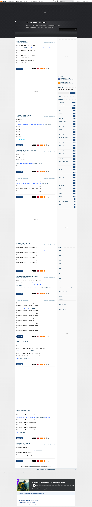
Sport (60, 180)
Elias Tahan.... (52, 250)
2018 (60, 255)
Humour (60, 188)
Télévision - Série (62, 172)
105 (36, 466)
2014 (60, 265)
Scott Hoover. (39, 450)
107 (40, 466)
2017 (60, 258)
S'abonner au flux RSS (65, 82)
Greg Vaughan (48, 124)
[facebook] (53, 1)
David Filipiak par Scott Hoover (23, 443)
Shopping (60, 196)
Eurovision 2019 (61, 177)
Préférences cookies (86, 472)
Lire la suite (19, 68)
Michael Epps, (40, 417)
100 (26, 466)
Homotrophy (61, 299)
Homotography (61, 301)
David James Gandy (62, 304)
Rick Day (33, 350)
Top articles (33, 472)
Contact (25, 33)
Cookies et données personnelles (75, 472)
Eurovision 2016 (61, 131)
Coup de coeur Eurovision (63, 137)
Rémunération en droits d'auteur (56, 472)
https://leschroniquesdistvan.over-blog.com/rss (67, 83)
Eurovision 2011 (61, 123)
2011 (60, 273)
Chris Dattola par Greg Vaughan (23, 115)
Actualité (60, 129)
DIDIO (25, 47)
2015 (60, 263)
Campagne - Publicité (62, 121)
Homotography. (21, 264)
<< (21, 466)
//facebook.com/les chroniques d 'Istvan (67, 79)
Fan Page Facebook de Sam (44, 287)
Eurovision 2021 (61, 204)
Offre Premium (66, 472)
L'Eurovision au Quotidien (63, 294)
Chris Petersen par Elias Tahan (23, 243)
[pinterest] (57, 1)
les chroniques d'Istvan (36, 22)
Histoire (60, 164)
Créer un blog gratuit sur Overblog (24, 472)
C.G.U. (49, 472)
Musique (60, 113)
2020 (60, 250)
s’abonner (35, 488)
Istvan (8, 472)
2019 (60, 253)
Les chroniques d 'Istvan (63, 306)
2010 (60, 276)
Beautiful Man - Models (63, 105)
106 (38, 466)
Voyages (60, 193)
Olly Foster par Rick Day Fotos (23, 341)
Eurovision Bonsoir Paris (63, 291)
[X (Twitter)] (55, 1)
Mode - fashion (61, 102)
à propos (49, 488)
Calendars (60, 190)
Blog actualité (61, 156)
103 (32, 466)
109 (44, 466)
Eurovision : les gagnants (63, 161)
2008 (60, 281)
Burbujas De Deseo (22, 358)
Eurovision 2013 (61, 150)
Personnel (60, 169)
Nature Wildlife (61, 185)
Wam (39, 284)
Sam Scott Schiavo (20, 282)
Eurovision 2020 (61, 198)
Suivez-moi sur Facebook (65, 78)
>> (49, 466)
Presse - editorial (62, 107)
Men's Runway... (38, 163)
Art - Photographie (62, 115)
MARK (26, 162)
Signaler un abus (43, 472)
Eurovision (60, 110)
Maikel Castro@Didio (21, 299)
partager (42, 488)
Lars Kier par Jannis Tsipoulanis (23, 177)
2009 (60, 278)
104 (34, 466)
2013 (60, 268)
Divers (60, 182)
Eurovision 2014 (61, 145)
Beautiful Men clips (62, 158)
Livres (60, 174)
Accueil (19, 33)
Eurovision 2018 (61, 126)
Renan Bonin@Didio (21, 41)
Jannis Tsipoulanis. (45, 183)
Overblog (53, 469)
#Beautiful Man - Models (51, 42)
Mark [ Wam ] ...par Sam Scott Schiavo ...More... (26, 150)
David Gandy (61, 118)
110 (46, 466)
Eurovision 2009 (61, 153)
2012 (60, 270)
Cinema (60, 166)
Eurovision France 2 (62, 309)
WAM (30, 162)
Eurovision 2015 (61, 142)
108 (42, 466)
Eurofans (60, 296)
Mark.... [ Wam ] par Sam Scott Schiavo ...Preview (27, 276)
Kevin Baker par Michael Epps (23, 410)
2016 (60, 260)
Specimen (26, 250)
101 (28, 466)
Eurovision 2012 (61, 134)
